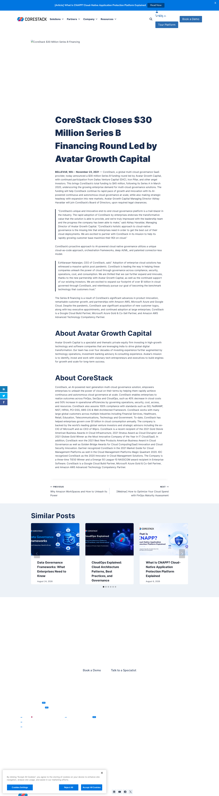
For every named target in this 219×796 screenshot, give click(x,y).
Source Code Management (126, 712)
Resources (107, 19)
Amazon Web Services (76, 764)
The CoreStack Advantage (79, 731)
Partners (72, 19)
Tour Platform (166, 25)
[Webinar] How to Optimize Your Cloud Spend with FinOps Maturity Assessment (143, 491)
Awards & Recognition (123, 740)
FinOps (28, 717)
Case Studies (164, 727)
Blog (160, 703)
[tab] (103, 587)
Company (88, 19)
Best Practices (25, 761)
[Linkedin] (114, 792)
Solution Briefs (165, 736)
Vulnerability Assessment (125, 707)
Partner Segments (74, 736)
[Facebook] (125, 792)
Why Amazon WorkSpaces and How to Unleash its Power (78, 491)
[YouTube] (119, 792)
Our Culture (117, 755)
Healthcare (70, 707)
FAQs (160, 755)
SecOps (27, 722)
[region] (54, 782)
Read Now (155, 5)
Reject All (68, 787)
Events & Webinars (167, 707)
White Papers (164, 731)
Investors (116, 750)
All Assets (162, 717)
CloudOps (28, 727)
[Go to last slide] (37, 554)
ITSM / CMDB (118, 703)
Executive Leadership (123, 745)
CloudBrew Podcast (168, 712)
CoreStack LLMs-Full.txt (171, 765)
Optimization (24, 751)
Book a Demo (190, 19)
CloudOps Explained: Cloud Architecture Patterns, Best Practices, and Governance (107, 571)
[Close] (102, 773)
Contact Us (117, 764)
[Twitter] (130, 792)
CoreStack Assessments (32, 707)
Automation (117, 717)
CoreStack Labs (166, 760)
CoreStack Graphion (31, 703)
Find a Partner (72, 745)
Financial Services (74, 703)
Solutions (55, 19)
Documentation (166, 750)
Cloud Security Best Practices (174, 746)
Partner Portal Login (75, 750)
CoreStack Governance (30, 712)
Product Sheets (166, 722)
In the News (117, 736)
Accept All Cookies (92, 787)
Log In (162, 16)
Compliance (23, 756)
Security (21, 746)
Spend (20, 741)
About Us (116, 731)
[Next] (182, 554)
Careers (115, 759)
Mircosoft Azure (73, 768)
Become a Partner (74, 740)
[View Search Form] (151, 19)
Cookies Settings (20, 787)
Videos (161, 741)
